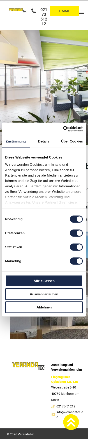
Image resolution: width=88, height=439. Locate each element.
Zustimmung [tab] (16, 141)
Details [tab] (43, 141)
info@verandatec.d (69, 412)
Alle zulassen (44, 281)
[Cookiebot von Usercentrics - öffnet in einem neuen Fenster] (63, 129)
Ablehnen (44, 307)
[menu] (81, 13)
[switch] (76, 233)
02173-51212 (65, 406)
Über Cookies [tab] (72, 141)
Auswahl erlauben (44, 294)
